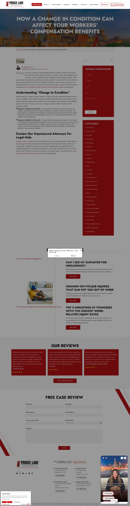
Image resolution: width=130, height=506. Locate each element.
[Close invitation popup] (81, 250)
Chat (74, 256)
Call (57, 256)
